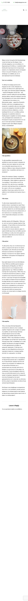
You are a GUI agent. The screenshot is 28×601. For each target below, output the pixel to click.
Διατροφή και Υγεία (15, 36)
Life (10, 36)
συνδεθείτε (19, 409)
